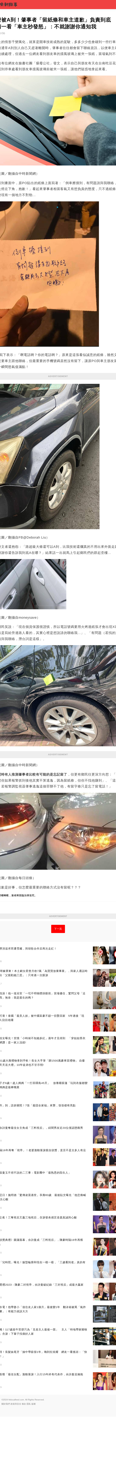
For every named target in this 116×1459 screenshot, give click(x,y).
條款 (24, 1404)
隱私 (29, 1404)
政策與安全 (16, 1404)
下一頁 (58, 929)
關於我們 (6, 1404)
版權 (33, 1404)
